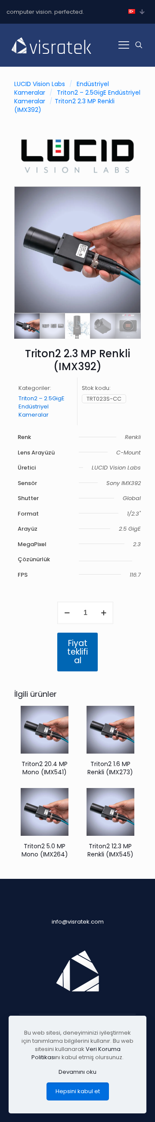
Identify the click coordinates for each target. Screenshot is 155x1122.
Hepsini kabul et (78, 1091)
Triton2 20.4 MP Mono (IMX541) (45, 768)
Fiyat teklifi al (77, 651)
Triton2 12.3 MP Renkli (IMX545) (110, 850)
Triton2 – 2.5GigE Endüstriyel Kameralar (42, 406)
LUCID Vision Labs (39, 84)
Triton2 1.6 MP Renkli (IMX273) (110, 768)
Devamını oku (77, 1072)
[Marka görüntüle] (77, 176)
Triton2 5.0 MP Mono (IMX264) (45, 850)
